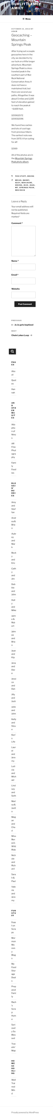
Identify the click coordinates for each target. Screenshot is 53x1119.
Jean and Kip (13, 654)
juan (32, 185)
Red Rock (20, 190)
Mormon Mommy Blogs (13, 948)
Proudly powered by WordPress (25, 1112)
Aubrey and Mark (13, 541)
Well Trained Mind (13, 1087)
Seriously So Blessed (13, 1032)
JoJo (26, 185)
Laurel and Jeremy (13, 754)
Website (15, 289)
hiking (30, 176)
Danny (26, 180)
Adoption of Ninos (13, 431)
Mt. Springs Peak (24, 187)
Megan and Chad (13, 824)
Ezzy (17, 183)
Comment (17, 223)
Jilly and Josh (13, 698)
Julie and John (13, 710)
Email (14, 275)
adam (14, 31)
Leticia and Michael (13, 773)
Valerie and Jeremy (13, 894)
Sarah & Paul (13, 877)
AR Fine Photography (13, 450)
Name (15, 261)
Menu (28, 19)
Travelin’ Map (13, 1047)
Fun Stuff (20, 176)
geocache (26, 183)
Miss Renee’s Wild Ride (13, 843)
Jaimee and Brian (13, 638)
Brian (18, 180)
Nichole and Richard (13, 862)
